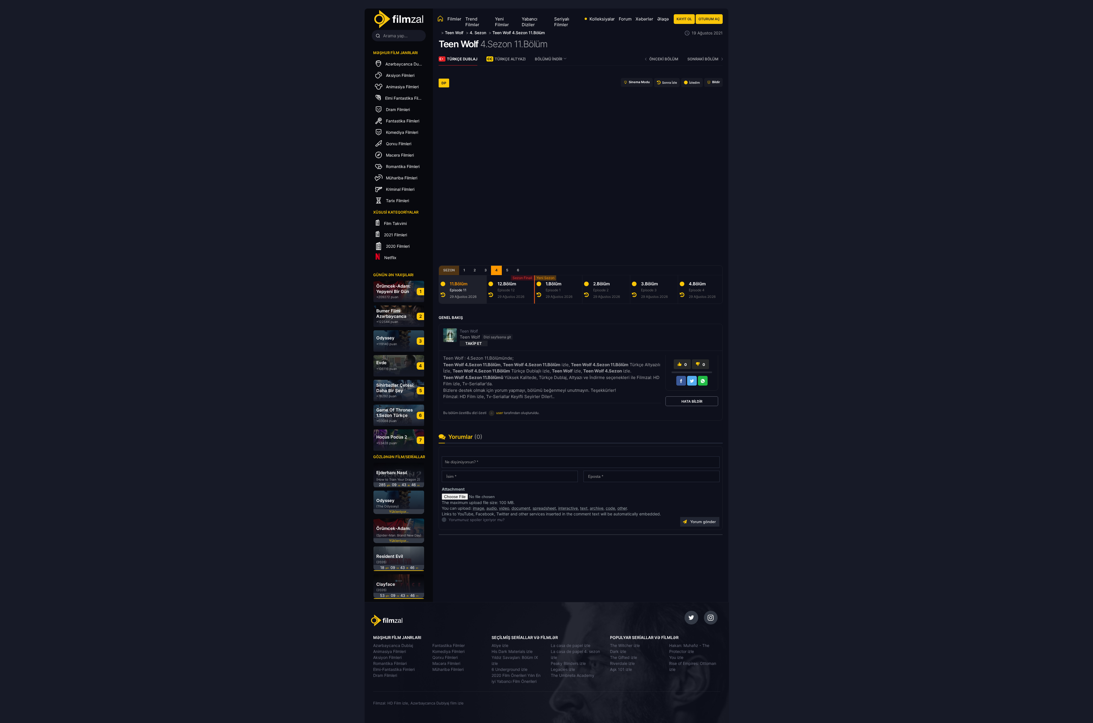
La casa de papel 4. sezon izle (575, 654)
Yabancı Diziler (529, 21)
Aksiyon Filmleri (387, 657)
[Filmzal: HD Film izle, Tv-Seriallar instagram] (711, 617)
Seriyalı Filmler (561, 21)
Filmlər (454, 19)
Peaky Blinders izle (568, 663)
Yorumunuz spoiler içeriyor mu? (450, 519)
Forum (625, 19)
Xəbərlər (644, 19)
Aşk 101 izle (621, 669)
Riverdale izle (622, 663)
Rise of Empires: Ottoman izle (692, 666)
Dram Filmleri (385, 675)
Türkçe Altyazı (510, 59)
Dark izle (618, 651)
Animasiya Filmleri (389, 651)
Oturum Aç (709, 19)
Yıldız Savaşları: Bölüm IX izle (515, 660)
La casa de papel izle (570, 645)
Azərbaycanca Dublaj (393, 645)
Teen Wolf (458, 44)
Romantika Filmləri (390, 663)
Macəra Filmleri (446, 663)
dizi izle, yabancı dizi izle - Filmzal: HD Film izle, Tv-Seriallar (410, 620)
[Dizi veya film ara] (378, 36)
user (499, 413)
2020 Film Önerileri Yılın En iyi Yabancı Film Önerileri (516, 678)
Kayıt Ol (684, 19)
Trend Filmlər (472, 21)
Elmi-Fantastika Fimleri (394, 669)
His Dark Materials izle (512, 651)
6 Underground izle (509, 669)
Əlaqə (663, 19)
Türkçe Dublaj (462, 59)
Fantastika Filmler (448, 645)
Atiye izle (500, 645)
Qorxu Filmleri (445, 657)
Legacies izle (563, 669)
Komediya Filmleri (448, 651)
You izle (676, 657)
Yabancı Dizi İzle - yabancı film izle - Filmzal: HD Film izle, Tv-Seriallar (398, 19)
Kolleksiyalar (602, 19)
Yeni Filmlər (502, 21)
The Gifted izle (623, 657)
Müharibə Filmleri (448, 669)
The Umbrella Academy (572, 675)
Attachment (453, 489)
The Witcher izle (625, 645)
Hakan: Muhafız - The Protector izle (689, 648)
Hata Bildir (691, 401)
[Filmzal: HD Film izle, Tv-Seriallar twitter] (691, 617)
